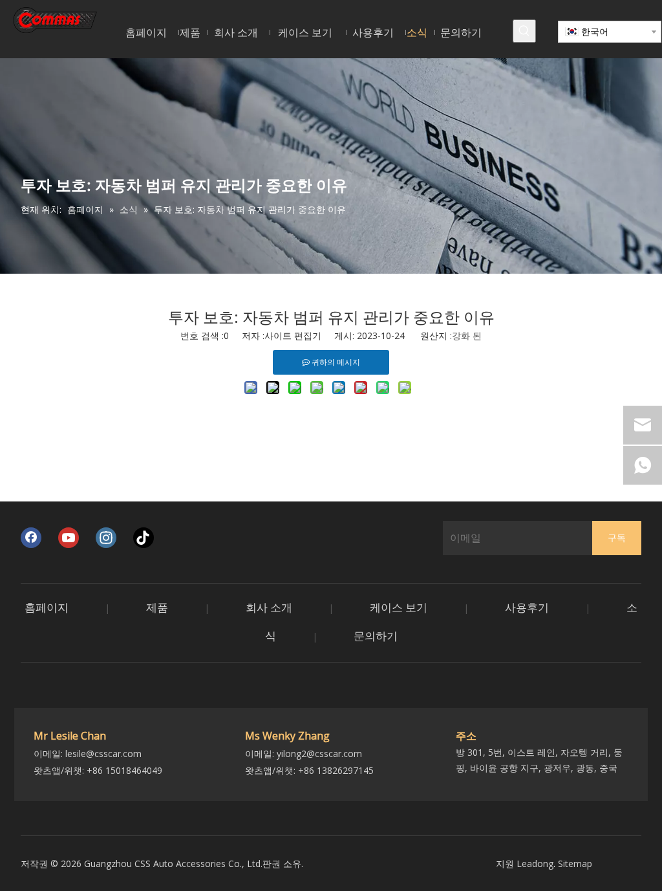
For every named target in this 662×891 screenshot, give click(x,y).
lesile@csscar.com (103, 753)
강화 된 (467, 335)
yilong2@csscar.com (319, 753)
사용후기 (527, 607)
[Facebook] (31, 537)
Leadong (535, 863)
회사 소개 (269, 607)
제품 (157, 607)
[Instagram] (106, 537)
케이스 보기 (398, 607)
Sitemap (575, 863)
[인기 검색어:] (524, 31)
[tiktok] (143, 537)
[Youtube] (68, 537)
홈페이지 (47, 607)
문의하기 (376, 635)
